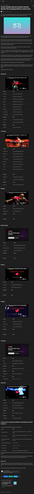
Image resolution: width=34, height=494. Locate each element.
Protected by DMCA (8, 492)
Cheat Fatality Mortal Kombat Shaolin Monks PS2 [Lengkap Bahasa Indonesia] (6, 483)
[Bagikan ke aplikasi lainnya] (19, 476)
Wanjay (3, 1)
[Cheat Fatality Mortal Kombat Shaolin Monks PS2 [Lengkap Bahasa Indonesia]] (15, 483)
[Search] (32, 1)
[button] (31, 1)
